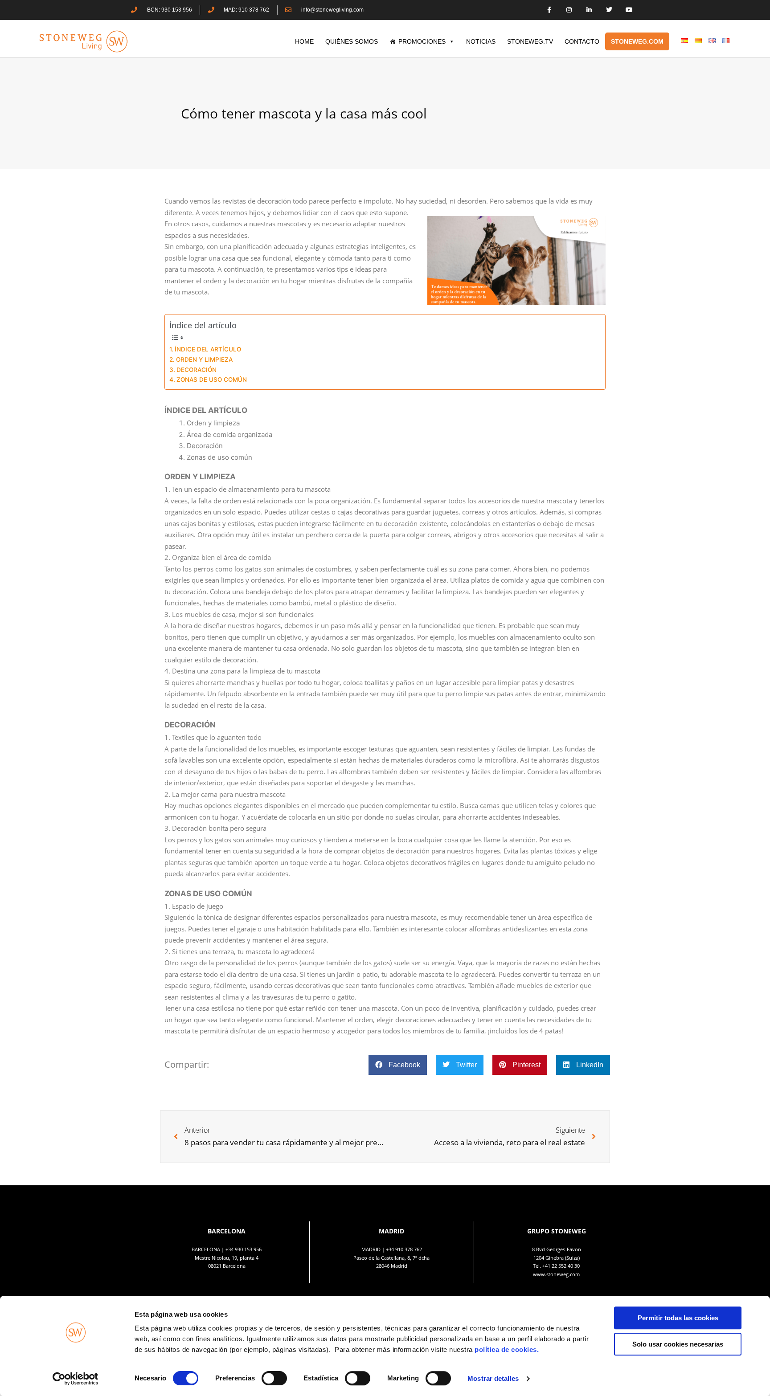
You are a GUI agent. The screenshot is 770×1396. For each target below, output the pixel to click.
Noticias (481, 41)
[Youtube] (629, 10)
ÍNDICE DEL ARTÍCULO (208, 349)
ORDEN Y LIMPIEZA (204, 359)
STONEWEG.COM (637, 41)
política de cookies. (508, 1349)
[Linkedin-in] (589, 10)
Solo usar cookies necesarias (677, 1344)
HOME (304, 41)
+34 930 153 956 (243, 1249)
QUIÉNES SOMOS (351, 41)
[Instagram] (569, 10)
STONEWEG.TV (530, 41)
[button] (398, 1065)
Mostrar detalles (493, 1378)
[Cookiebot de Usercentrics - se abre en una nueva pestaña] (76, 1378)
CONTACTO (582, 41)
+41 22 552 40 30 (561, 1265)
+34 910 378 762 (404, 1249)
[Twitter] (609, 10)
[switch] (274, 1378)
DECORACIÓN (196, 369)
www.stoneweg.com (556, 1274)
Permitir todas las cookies (678, 1318)
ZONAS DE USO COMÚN (211, 379)
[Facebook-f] (549, 10)
